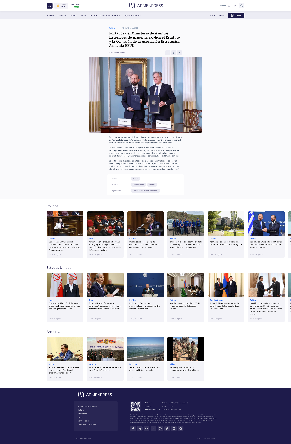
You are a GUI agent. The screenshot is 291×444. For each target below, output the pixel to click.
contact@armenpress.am (171, 409)
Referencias (83, 413)
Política (135, 179)
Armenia (50, 15)
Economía (62, 15)
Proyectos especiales (132, 15)
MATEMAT (211, 438)
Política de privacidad (87, 424)
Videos (222, 15)
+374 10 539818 (168, 406)
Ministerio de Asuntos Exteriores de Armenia (146, 190)
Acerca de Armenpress (87, 406)
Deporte (93, 15)
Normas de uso (84, 421)
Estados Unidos (138, 185)
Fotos (212, 15)
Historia (81, 410)
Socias (80, 417)
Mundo (73, 15)
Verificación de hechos (110, 15)
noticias (238, 15)
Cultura (83, 15)
